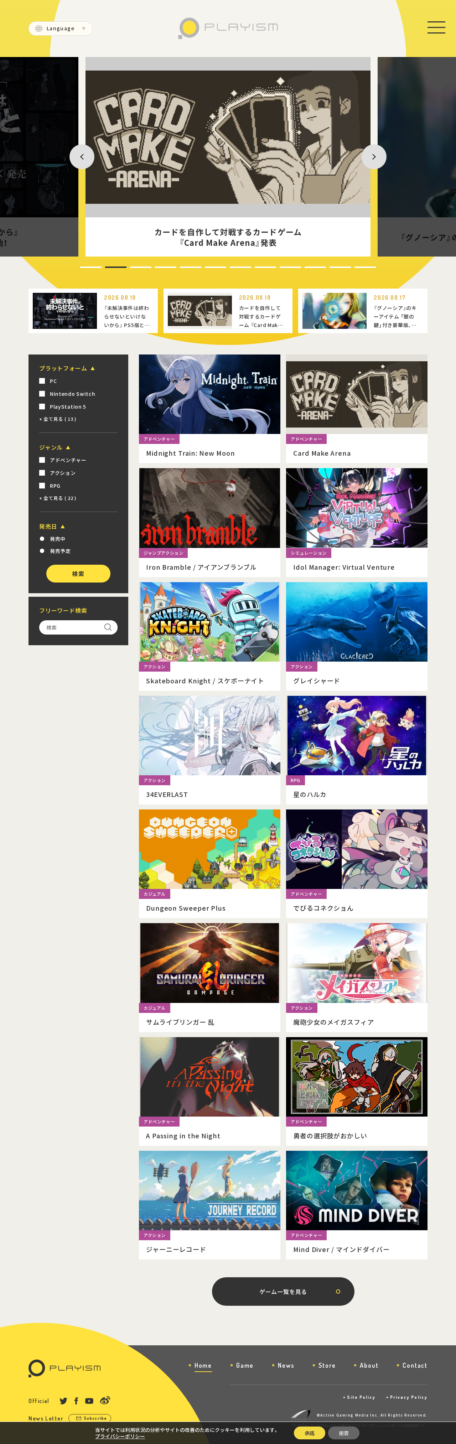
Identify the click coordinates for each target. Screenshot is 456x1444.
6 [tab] (206, 267)
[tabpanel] (228, 157)
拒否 (344, 1433)
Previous (77, 156)
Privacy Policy (409, 1397)
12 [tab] (356, 267)
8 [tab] (256, 267)
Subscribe (95, 1418)
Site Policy (361, 1397)
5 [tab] (181, 267)
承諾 (310, 1433)
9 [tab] (281, 267)
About (369, 1365)
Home (203, 1365)
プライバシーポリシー (120, 1436)
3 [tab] (131, 267)
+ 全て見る (57, 418)
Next (365, 156)
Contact (415, 1365)
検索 (78, 573)
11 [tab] (332, 267)
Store (327, 1365)
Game (245, 1365)
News (286, 1365)
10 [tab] (307, 267)
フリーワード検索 (63, 610)
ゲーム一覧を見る (283, 1291)
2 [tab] (106, 267)
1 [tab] (81, 267)
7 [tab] (231, 267)
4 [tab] (156, 267)
